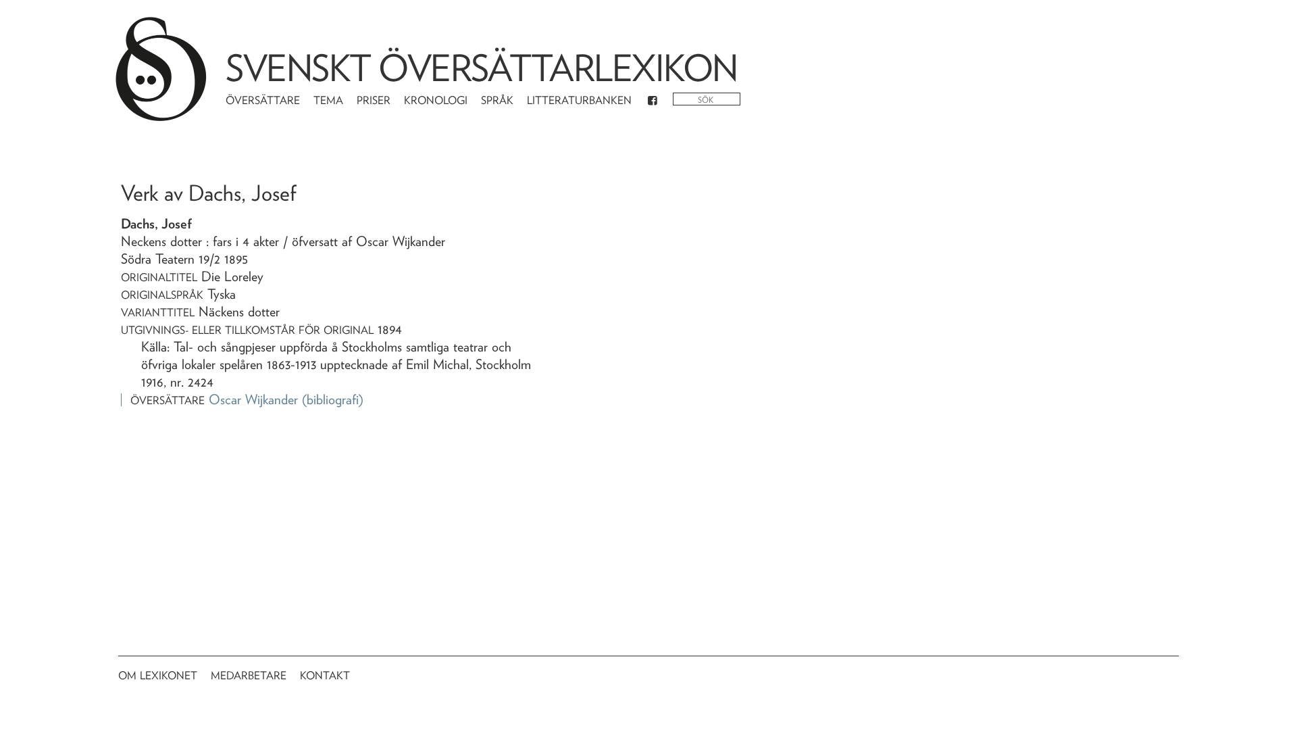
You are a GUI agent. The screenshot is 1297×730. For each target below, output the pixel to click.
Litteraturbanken (579, 100)
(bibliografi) (332, 399)
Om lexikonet (157, 675)
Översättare (263, 100)
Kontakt (325, 675)
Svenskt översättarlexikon (482, 68)
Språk (497, 100)
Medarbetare (248, 675)
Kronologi (435, 100)
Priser (373, 100)
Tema (328, 100)
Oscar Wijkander (253, 399)
